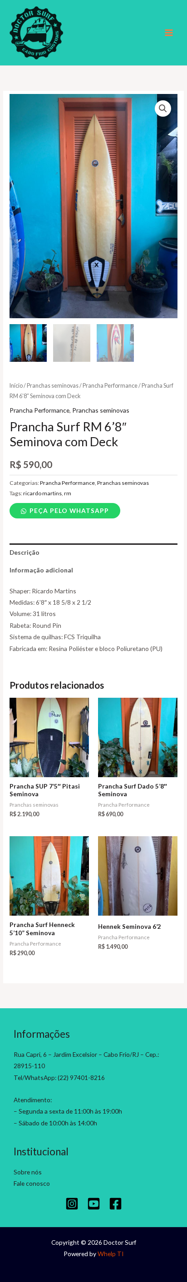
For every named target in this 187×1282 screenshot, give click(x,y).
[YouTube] (93, 1203)
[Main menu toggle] (169, 33)
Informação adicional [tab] (41, 570)
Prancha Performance (110, 385)
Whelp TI (110, 1253)
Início (16, 385)
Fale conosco (32, 1183)
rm (67, 493)
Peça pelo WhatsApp (69, 510)
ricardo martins (42, 493)
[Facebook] (115, 1203)
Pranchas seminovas (53, 385)
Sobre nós (28, 1172)
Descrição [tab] (24, 552)
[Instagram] (72, 1203)
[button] (163, 108)
